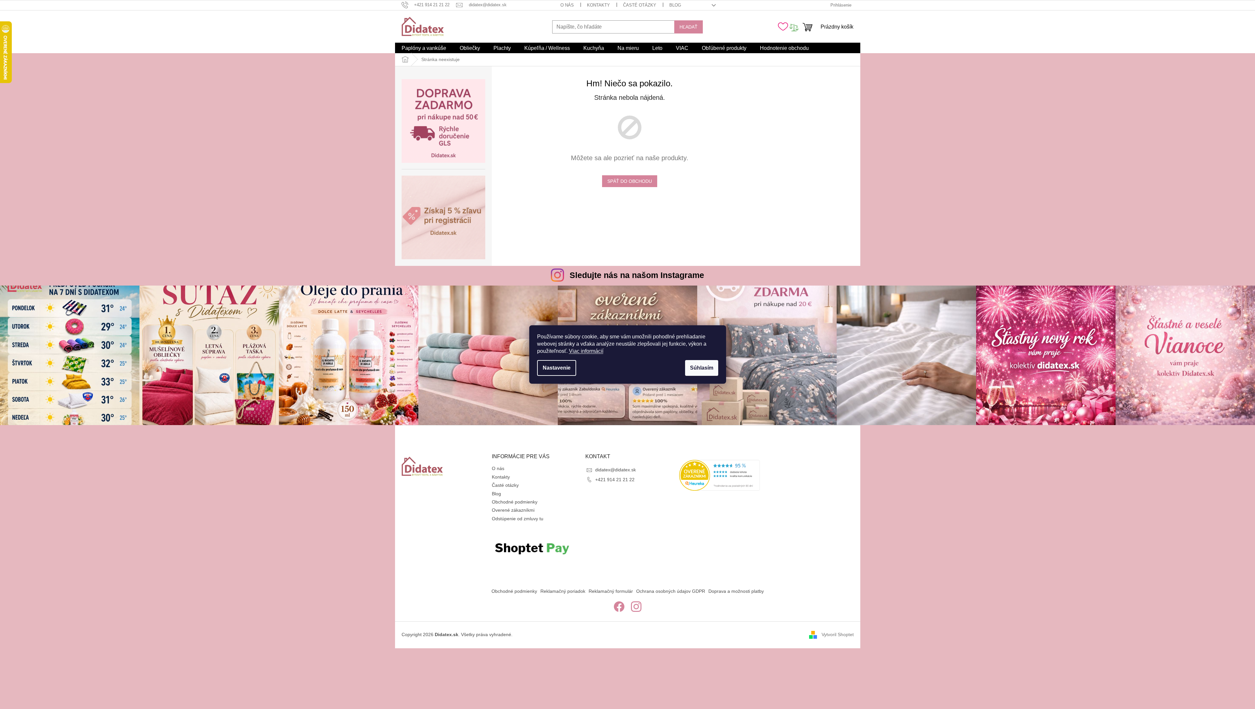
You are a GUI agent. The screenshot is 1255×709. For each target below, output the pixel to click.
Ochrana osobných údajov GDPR (670, 591)
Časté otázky (639, 5)
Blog (675, 5)
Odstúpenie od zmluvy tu (517, 518)
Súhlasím (701, 368)
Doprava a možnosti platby (736, 591)
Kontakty (598, 5)
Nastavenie (557, 368)
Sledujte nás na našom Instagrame (637, 275)
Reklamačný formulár (611, 591)
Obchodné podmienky (514, 502)
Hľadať (689, 27)
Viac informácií (586, 351)
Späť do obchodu (629, 181)
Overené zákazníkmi (513, 510)
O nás (567, 5)
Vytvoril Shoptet (838, 634)
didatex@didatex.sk (615, 469)
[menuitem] (424, 48)
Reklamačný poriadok (562, 591)
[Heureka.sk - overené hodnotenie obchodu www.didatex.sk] (719, 475)
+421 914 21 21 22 (615, 479)
